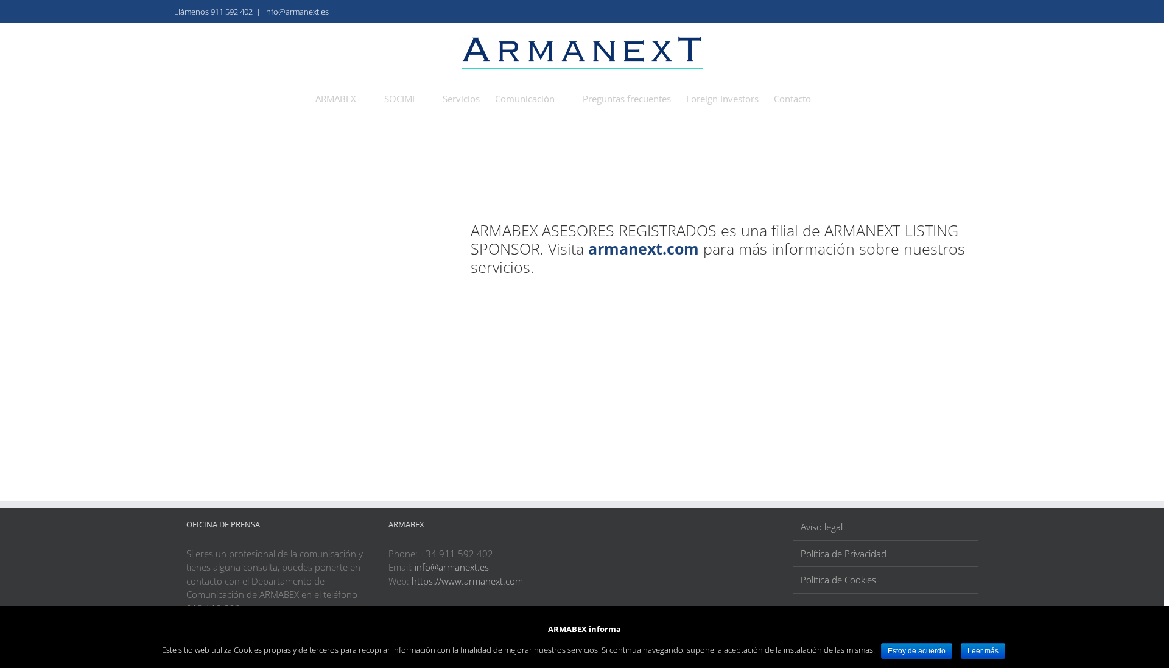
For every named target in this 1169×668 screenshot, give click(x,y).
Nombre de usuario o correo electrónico (274, 207)
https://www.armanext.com (467, 581)
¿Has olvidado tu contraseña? (274, 384)
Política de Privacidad (843, 553)
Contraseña (213, 259)
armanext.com (643, 248)
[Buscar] (830, 96)
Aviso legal (822, 527)
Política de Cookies (838, 580)
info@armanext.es (296, 11)
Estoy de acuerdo (917, 651)
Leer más (983, 651)
